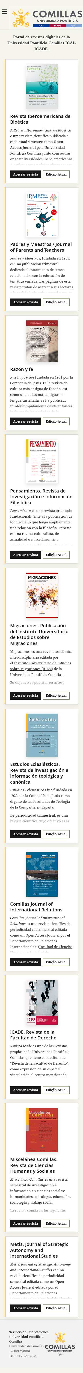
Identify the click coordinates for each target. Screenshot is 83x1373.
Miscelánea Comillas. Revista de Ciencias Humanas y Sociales (34, 1165)
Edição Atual (56, 174)
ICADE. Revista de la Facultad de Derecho (33, 1035)
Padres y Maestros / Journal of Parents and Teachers (41, 247)
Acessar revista (25, 174)
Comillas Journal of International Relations (36, 907)
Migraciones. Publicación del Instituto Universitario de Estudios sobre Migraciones (39, 634)
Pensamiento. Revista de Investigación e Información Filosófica (41, 497)
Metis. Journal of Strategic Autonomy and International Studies (39, 1250)
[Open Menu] (4, 11)
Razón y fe (21, 369)
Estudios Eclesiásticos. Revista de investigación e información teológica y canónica (39, 773)
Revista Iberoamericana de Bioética (40, 119)
